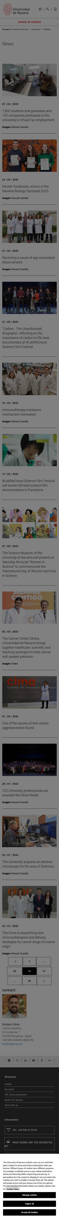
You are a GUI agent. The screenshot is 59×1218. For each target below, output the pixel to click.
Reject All (29, 1203)
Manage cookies (29, 1195)
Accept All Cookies (29, 1212)
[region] (29, 1186)
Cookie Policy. (13, 1189)
